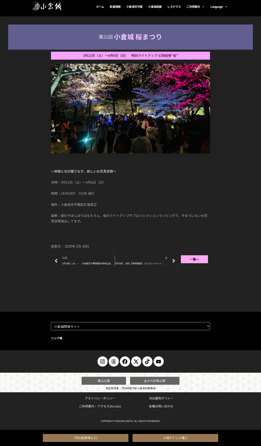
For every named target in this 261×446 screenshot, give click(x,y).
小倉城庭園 (154, 7)
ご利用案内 (193, 7)
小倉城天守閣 (134, 7)
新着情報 (115, 7)
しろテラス (174, 7)
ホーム (100, 7)
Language (216, 7)
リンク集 (56, 338)
